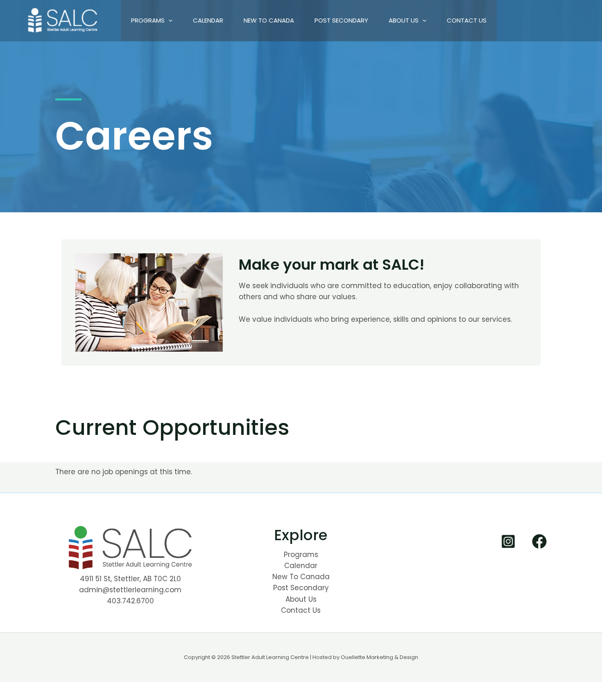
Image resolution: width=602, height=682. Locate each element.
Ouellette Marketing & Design (379, 657)
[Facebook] (539, 541)
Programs (148, 20)
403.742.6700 (130, 601)
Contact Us (467, 20)
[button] (168, 20)
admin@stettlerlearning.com (130, 590)
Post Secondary (341, 20)
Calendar (208, 20)
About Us (404, 20)
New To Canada (269, 20)
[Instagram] (508, 541)
